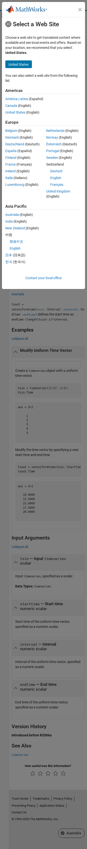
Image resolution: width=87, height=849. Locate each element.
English (55, 178)
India (9, 221)
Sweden (52, 158)
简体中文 (16, 242)
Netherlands (55, 131)
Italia (9, 178)
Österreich (54, 144)
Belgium (11, 131)
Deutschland (14, 144)
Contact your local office (43, 278)
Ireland (10, 171)
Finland (10, 158)
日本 (8, 255)
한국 (8, 262)
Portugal (52, 151)
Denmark (12, 137)
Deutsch (56, 171)
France (10, 164)
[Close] (80, 9)
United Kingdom (58, 191)
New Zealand (15, 228)
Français (56, 185)
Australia (12, 215)
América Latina (16, 99)
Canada (11, 106)
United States (15, 112)
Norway (52, 137)
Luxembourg (14, 185)
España (11, 151)
